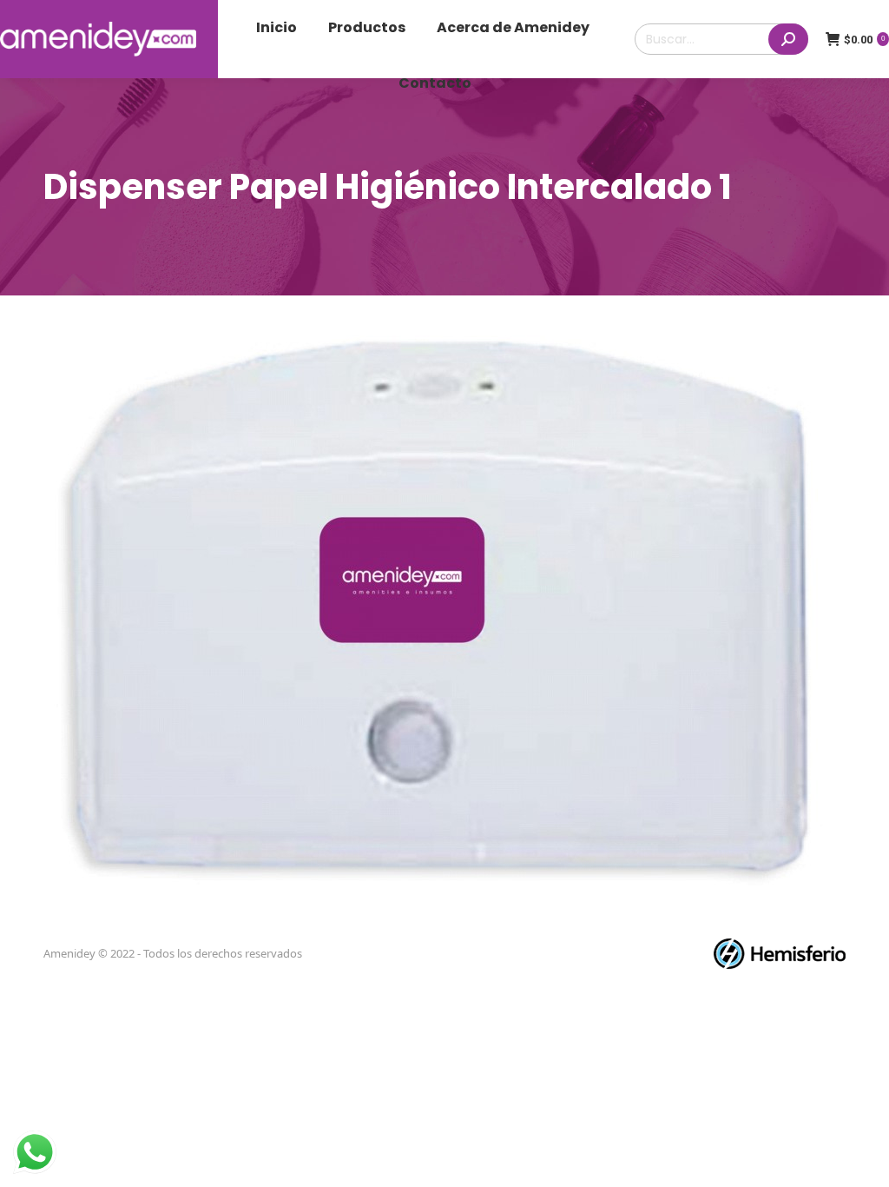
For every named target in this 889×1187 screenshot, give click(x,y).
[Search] (788, 39)
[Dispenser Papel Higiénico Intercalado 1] (444, 620)
